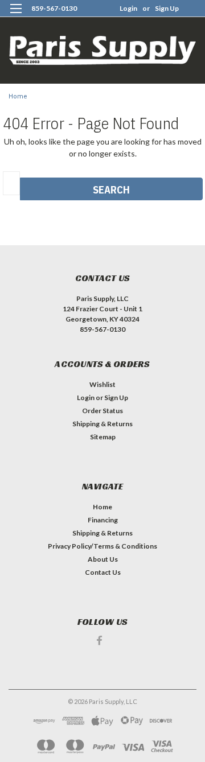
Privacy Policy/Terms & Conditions (102, 546)
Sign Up (167, 8)
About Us (103, 559)
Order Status (102, 410)
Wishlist (102, 384)
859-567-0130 (54, 8)
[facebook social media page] (99, 640)
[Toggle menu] (15, 15)
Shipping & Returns (102, 423)
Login (128, 8)
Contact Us (103, 572)
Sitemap (103, 437)
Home (18, 96)
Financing (103, 520)
